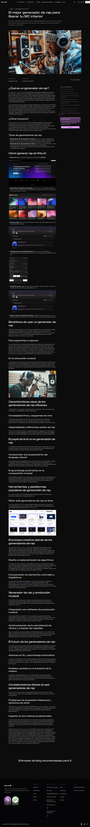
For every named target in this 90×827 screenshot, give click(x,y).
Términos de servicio (79, 790)
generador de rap (15, 92)
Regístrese (35, 787)
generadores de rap (23, 729)
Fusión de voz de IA (51, 796)
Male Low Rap (21, 191)
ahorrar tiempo (46, 332)
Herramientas (36, 790)
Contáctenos (63, 793)
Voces (34, 793)
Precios (35, 796)
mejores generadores (25, 583)
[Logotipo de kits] (7, 785)
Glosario (62, 796)
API (47, 808)
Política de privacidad (79, 787)
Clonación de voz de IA (52, 787)
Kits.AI (40, 188)
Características (21, 2)
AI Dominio (49, 790)
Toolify (23, 504)
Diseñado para (30, 2)
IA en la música (32, 507)
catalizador (17, 334)
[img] (81, 824)
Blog (61, 787)
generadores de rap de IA (18, 122)
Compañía (62, 790)
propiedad (20, 706)
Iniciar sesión (81, 2)
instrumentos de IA (45, 109)
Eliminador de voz (51, 804)
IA (47, 793)
